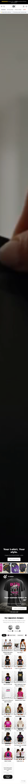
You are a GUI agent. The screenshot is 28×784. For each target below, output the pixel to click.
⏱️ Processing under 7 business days (19, 12)
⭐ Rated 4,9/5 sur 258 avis (6, 12)
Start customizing (14, 559)
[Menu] (1, 6)
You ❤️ (24, 9)
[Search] (4, 6)
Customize (3, 9)
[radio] (10, 628)
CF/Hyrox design (18, 9)
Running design (10, 9)
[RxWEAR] (14, 6)
